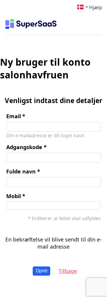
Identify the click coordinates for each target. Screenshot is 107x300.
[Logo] (30, 24)
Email (13, 116)
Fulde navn (21, 171)
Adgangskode (24, 147)
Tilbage (68, 270)
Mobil (13, 196)
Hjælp (95, 7)
